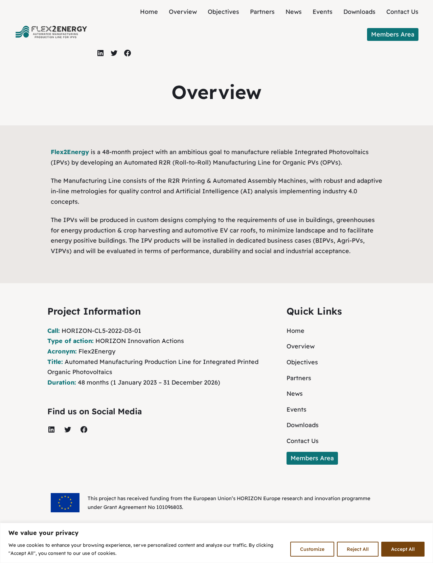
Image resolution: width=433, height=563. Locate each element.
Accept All (403, 549)
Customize (312, 549)
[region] (216, 543)
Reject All (358, 549)
